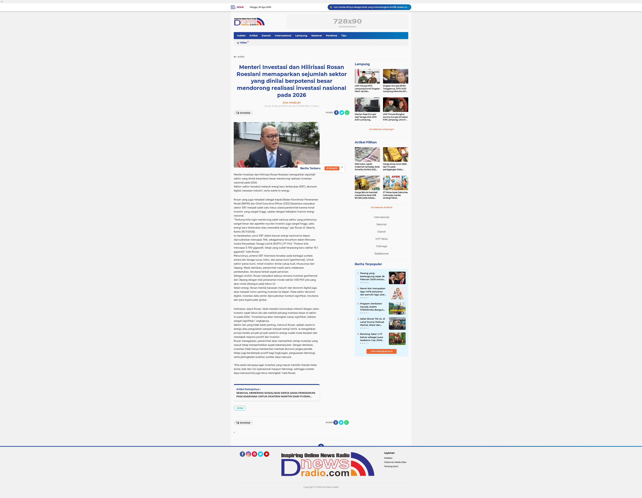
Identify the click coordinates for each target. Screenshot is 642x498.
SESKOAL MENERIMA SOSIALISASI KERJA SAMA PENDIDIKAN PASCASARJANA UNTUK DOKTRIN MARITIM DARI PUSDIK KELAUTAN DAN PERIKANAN (275, 394)
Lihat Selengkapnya (381, 351)
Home (240, 7)
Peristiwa (331, 35)
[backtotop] (321, 447)
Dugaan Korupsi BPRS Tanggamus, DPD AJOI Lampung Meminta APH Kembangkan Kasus (395, 89)
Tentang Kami (391, 466)
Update (332, 168)
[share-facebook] (336, 112)
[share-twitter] (341, 112)
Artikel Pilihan (366, 142)
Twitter (262, 458)
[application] (321, 494)
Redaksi (388, 458)
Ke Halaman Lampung (380, 129)
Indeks (241, 35)
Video (243, 42)
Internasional (283, 35)
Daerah (266, 35)
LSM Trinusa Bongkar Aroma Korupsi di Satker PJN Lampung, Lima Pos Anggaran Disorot (395, 117)
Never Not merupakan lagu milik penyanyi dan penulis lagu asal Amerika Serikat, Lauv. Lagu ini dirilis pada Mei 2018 (372, 291)
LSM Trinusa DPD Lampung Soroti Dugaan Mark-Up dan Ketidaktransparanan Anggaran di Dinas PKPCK (367, 89)
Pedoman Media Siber (395, 462)
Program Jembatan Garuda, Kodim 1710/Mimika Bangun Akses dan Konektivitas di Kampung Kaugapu (372, 306)
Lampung (301, 35)
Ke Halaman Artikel (381, 207)
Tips (343, 35)
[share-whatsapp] (347, 112)
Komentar (245, 113)
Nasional (316, 35)
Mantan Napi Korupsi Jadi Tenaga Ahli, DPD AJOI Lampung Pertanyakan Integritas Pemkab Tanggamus (366, 117)
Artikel (253, 35)
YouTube (269, 458)
